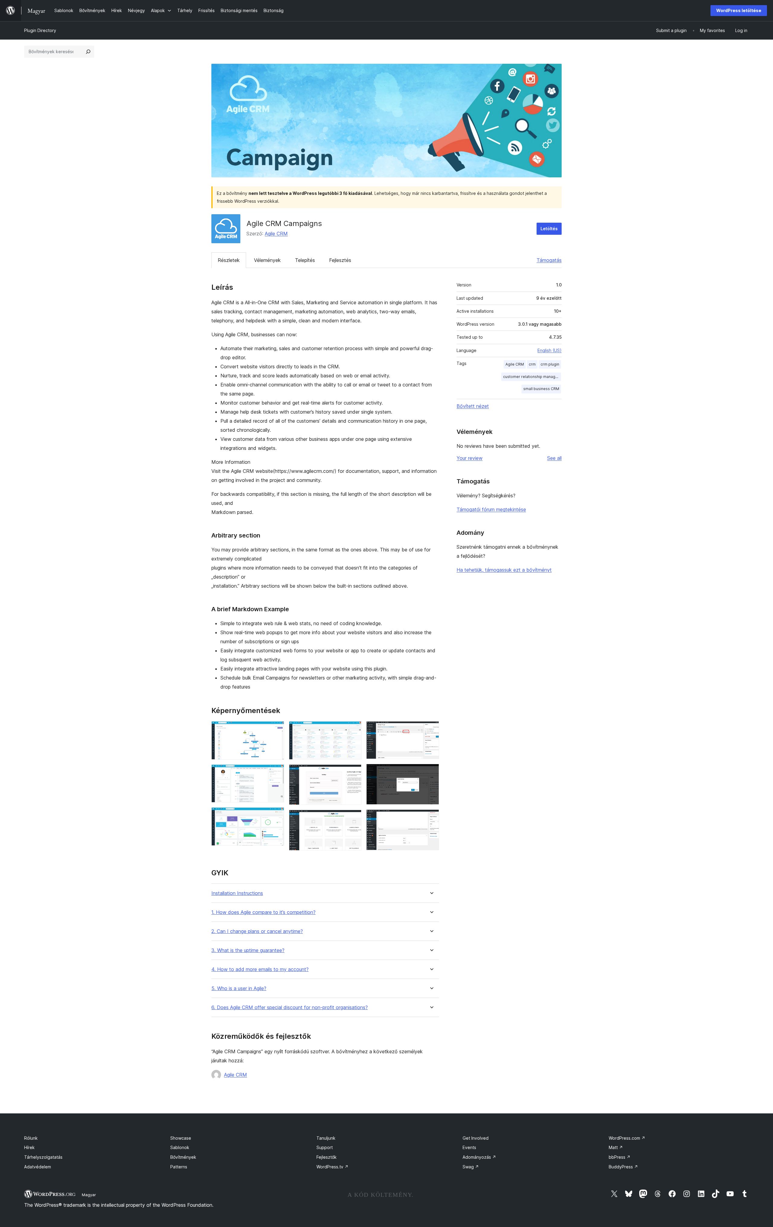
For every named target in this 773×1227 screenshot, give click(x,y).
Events (469, 1147)
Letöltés (549, 228)
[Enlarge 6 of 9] (353, 818)
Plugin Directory (40, 30)
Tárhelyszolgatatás (43, 1157)
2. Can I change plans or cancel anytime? (257, 931)
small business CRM (541, 388)
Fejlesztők (326, 1157)
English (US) (549, 350)
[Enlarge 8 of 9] (431, 772)
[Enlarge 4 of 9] (353, 729)
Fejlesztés (340, 260)
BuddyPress (623, 1166)
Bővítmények (183, 1157)
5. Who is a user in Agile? (238, 988)
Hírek (29, 1147)
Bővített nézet (473, 406)
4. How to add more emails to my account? (260, 969)
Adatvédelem (37, 1166)
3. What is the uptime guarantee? (247, 950)
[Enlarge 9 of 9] (431, 818)
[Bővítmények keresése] (88, 52)
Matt (616, 1147)
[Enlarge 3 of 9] (276, 815)
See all (554, 458)
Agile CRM (276, 234)
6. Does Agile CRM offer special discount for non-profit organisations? (289, 1007)
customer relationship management (532, 376)
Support (324, 1147)
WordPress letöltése (738, 10)
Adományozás (479, 1157)
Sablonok (179, 1147)
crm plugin (549, 364)
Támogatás (549, 260)
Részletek (229, 260)
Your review (470, 458)
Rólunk (31, 1138)
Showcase (180, 1138)
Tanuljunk (325, 1138)
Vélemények (267, 260)
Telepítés (305, 260)
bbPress (619, 1157)
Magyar (89, 1194)
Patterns (178, 1166)
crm (532, 364)
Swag (471, 1166)
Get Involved (476, 1138)
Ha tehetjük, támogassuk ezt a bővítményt (504, 570)
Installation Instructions (237, 893)
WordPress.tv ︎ (332, 1166)
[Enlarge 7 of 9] (431, 729)
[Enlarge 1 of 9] (276, 729)
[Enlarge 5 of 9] (353, 773)
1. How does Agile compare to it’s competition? (263, 912)
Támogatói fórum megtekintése (491, 509)
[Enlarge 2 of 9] (276, 773)
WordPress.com (627, 1138)
